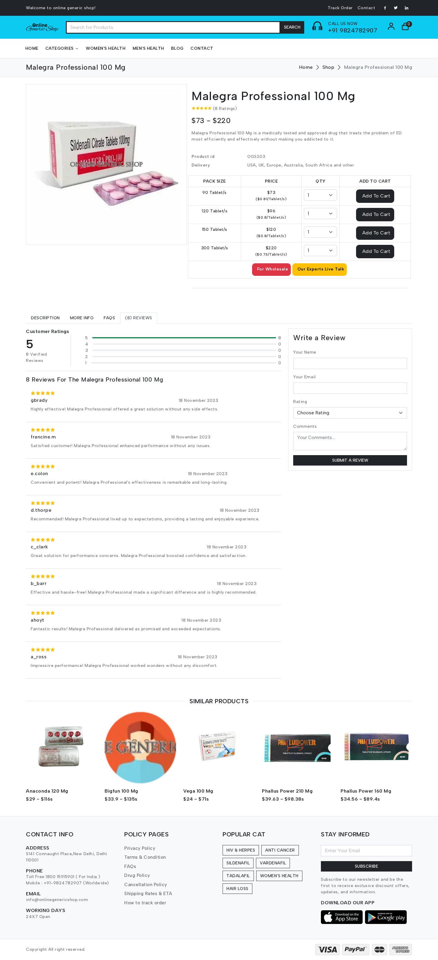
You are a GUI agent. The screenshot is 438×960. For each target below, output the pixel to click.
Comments (305, 426)
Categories (59, 48)
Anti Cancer (280, 850)
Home (31, 48)
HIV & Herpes (240, 850)
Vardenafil (273, 863)
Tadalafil (238, 875)
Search (292, 27)
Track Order (340, 7)
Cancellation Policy (145, 884)
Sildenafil (238, 863)
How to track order (145, 902)
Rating (300, 401)
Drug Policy (137, 875)
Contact (366, 7)
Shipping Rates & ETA (148, 893)
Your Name (304, 352)
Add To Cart (376, 195)
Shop (328, 67)
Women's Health (105, 48)
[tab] (45, 318)
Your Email (304, 376)
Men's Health (148, 48)
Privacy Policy (139, 848)
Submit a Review (350, 460)
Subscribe (366, 866)
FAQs (130, 866)
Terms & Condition (145, 857)
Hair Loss (237, 888)
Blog (177, 48)
